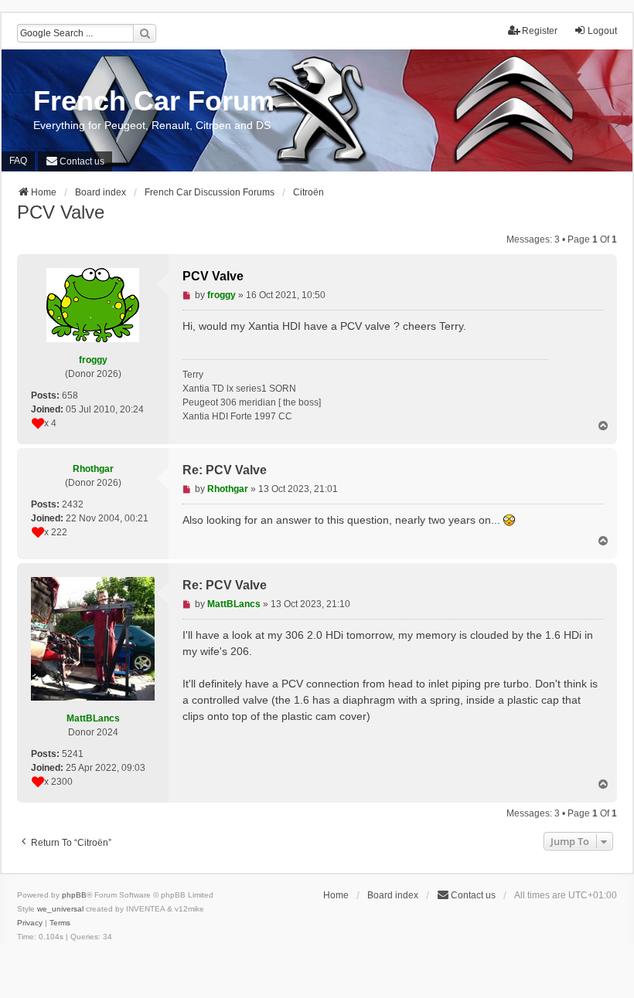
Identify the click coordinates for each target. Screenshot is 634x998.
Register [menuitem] (539, 30)
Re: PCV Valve (224, 470)
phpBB (74, 895)
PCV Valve (60, 212)
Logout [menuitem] (602, 30)
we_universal (60, 909)
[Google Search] (144, 33)
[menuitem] (75, 161)
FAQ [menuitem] (18, 160)
